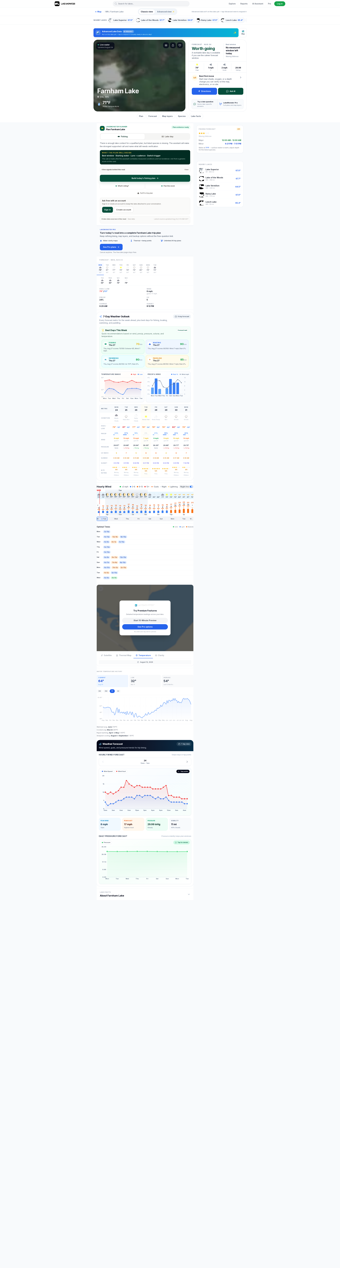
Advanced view (165, 11)
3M (99, 691)
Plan (141, 116)
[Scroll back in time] (98, 505)
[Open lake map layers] (166, 45)
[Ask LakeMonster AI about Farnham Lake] (240, 77)
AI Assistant (257, 4)
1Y (112, 691)
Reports (244, 4)
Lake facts (196, 116)
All (118, 691)
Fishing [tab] (124, 136)
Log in (280, 4)
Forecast (152, 116)
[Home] (65, 3)
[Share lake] (173, 45)
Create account (123, 210)
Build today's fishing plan (143, 178)
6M (106, 691)
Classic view (147, 11)
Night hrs (184, 486)
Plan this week (169, 186)
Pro (269, 4)
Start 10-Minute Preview (145, 620)
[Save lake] (180, 45)
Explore (232, 4)
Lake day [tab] (169, 136)
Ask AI (232, 91)
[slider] (145, 519)
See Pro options (145, 626)
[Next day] (187, 762)
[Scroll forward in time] (192, 505)
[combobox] (151, 3)
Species (182, 116)
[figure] (145, 792)
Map (98, 11)
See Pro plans (109, 247)
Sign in (107, 210)
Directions (206, 91)
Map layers (167, 116)
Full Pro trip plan (146, 193)
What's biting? (123, 186)
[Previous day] (103, 762)
